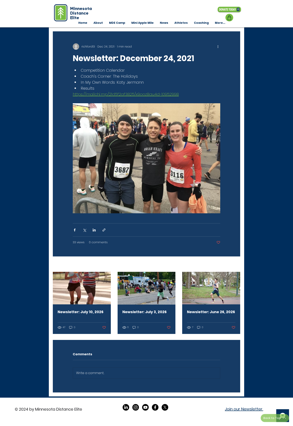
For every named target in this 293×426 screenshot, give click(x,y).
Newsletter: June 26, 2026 (211, 311)
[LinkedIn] (126, 407)
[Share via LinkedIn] (94, 230)
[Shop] (229, 17)
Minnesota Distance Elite (81, 13)
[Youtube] (145, 407)
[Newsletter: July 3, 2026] (147, 288)
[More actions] (217, 46)
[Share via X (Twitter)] (84, 230)
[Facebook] (155, 407)
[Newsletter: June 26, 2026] (211, 288)
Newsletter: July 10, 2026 (80, 311)
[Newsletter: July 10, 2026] (82, 288)
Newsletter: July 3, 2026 (144, 311)
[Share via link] (104, 230)
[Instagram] (135, 407)
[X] (165, 407)
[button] (201, 23)
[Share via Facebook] (75, 230)
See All (235, 264)
